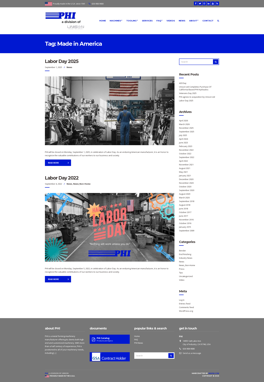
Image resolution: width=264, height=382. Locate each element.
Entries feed (184, 303)
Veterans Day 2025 (187, 93)
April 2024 (183, 139)
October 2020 (185, 186)
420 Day (182, 83)
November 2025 (186, 128)
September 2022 (186, 157)
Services (147, 20)
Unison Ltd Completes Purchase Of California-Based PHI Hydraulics (195, 88)
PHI (46, 373)
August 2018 (184, 205)
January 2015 (185, 227)
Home (102, 20)
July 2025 (183, 135)
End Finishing (185, 254)
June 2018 (183, 208)
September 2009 (186, 230)
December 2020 (186, 179)
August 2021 (184, 168)
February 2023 (185, 146)
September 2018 (186, 201)
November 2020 (186, 183)
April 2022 (183, 161)
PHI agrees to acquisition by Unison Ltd (197, 97)
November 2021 (186, 164)
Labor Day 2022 (61, 178)
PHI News (138, 343)
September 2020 (186, 190)
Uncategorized (186, 276)
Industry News (185, 258)
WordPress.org (186, 311)
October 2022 (185, 153)
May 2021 (183, 172)
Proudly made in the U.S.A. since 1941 (69, 3)
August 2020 (184, 194)
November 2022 (186, 150)
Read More (53, 163)
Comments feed (186, 307)
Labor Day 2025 (61, 61)
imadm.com (213, 373)
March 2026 (184, 124)
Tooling (131, 20)
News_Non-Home (81, 183)
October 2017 (185, 212)
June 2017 (183, 216)
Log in (181, 300)
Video (181, 280)
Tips (181, 272)
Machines (115, 20)
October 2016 (185, 223)
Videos (171, 20)
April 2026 (183, 120)
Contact (207, 20)
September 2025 (186, 131)
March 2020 (184, 197)
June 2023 (183, 142)
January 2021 (185, 175)
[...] (55, 353)
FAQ (158, 20)
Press (181, 269)
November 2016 (186, 219)
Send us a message (192, 353)
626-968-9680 (98, 3)
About (193, 20)
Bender (182, 250)
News (182, 20)
